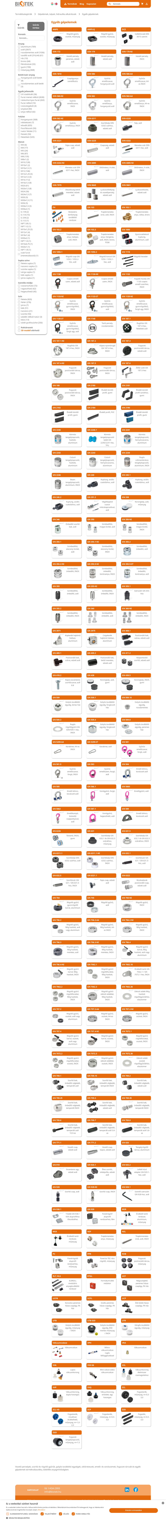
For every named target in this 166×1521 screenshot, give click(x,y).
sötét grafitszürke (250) (32, 322)
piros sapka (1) (28, 278)
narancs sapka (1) (29, 266)
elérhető (30, 330)
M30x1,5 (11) (27, 200)
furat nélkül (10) (28, 103)
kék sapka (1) (27, 275)
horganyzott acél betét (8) (31, 79)
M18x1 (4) (25, 235)
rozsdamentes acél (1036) (32, 52)
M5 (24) (24, 150)
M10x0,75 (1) (27, 244)
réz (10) (24, 58)
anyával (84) (26, 109)
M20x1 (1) (25, 247)
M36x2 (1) (25, 209)
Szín (20, 296)
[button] (55, 1518)
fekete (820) (26, 299)
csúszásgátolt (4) (28, 106)
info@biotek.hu (52, 1491)
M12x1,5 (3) (26, 177)
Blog (82, 4)
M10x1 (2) (25, 165)
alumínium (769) (28, 46)
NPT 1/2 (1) (26, 226)
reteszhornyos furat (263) (32, 100)
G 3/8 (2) (25, 217)
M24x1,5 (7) (26, 194)
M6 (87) (24, 153)
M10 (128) (25, 162)
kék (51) (24, 308)
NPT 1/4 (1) (26, 241)
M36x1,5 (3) (26, 206)
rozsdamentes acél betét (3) (32, 85)
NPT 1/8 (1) (26, 249)
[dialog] (83, 1510)
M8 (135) (25, 156)
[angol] (56, 4)
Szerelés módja (25, 282)
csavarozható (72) (29, 285)
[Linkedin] (128, 1490)
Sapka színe (24, 260)
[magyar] (52, 4)
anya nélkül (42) (28, 111)
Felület (21, 116)
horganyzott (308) (29, 119)
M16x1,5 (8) (26, 182)
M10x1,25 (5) (27, 229)
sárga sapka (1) (28, 272)
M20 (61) (25, 185)
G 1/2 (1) (25, 220)
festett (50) (26, 134)
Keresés (22, 34)
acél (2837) (26, 49)
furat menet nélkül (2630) (32, 97)
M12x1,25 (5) (27, 174)
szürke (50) (26, 314)
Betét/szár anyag (26, 74)
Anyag (21, 43)
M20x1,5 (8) (26, 188)
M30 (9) (24, 197)
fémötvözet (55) (28, 64)
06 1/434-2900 (52, 1488)
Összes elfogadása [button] (133, 1510)
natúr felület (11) (28, 131)
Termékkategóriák (23, 14)
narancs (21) (26, 311)
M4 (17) (24, 147)
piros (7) (25, 305)
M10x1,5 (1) (26, 168)
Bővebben (41, 1510)
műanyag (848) (28, 70)
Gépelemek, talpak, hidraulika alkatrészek (57, 14)
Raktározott (27, 327)
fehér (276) (26, 302)
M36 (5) (24, 203)
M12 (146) (25, 171)
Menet (21, 142)
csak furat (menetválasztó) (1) (29, 254)
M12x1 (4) (25, 232)
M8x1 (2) (25, 159)
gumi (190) (26, 67)
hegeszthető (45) (28, 291)
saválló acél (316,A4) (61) (32, 55)
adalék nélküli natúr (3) (31, 316)
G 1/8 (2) (25, 212)
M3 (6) (24, 144)
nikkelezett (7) (27, 122)
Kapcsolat (91, 4)
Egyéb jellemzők (26, 91)
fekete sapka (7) (28, 263)
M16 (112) (25, 179)
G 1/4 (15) (25, 214)
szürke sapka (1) (28, 269)
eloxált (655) (26, 125)
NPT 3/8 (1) (26, 223)
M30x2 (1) (25, 238)
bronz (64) (25, 61)
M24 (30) (25, 191)
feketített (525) (28, 137)
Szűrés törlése (36, 26)
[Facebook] (136, 1490)
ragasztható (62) (28, 288)
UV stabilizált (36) (29, 94)
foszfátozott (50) (28, 128)
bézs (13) (25, 319)
